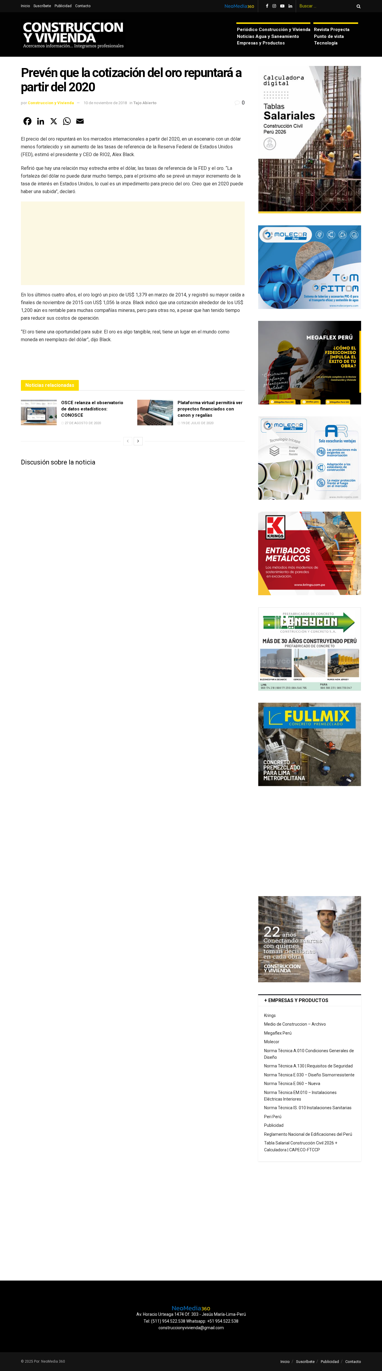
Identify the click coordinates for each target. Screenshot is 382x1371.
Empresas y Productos (261, 43)
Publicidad (63, 6)
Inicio (25, 6)
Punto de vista (329, 36)
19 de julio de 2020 (196, 423)
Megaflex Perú (278, 1033)
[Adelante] (138, 441)
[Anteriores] (127, 441)
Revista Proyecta (331, 29)
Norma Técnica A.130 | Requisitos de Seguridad (308, 1066)
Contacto (82, 6)
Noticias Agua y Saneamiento (268, 36)
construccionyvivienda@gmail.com (191, 1327)
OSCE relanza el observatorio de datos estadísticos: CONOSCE (92, 409)
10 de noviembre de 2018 (105, 103)
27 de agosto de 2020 (82, 423)
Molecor (271, 1041)
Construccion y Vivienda (51, 103)
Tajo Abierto (144, 103)
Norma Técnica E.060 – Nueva (292, 1083)
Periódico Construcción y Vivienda (273, 29)
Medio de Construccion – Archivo (295, 1024)
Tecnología (326, 43)
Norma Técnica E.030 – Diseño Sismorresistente (309, 1075)
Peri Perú (272, 1116)
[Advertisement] (133, 243)
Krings (270, 1015)
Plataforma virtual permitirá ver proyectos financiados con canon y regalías (210, 409)
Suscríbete (42, 6)
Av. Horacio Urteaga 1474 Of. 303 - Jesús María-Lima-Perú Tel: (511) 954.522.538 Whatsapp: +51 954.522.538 (191, 1317)
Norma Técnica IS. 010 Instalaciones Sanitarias (308, 1107)
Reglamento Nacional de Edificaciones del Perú (308, 1134)
